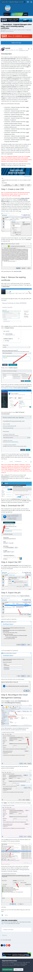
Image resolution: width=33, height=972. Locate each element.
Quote (6, 915)
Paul (29, 65)
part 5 (21, 85)
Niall (28, 66)
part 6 (19, 91)
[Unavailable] (16, 291)
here (4, 203)
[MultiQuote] (2, 915)
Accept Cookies (8, 969)
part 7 (2, 96)
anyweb (4, 29)
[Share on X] (2, 945)
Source (20, 211)
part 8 (3, 97)
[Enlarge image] (16, 176)
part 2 (26, 101)
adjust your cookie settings (20, 963)
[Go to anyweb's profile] (2, 49)
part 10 (27, 139)
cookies (12, 962)
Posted (11, 50)
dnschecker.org (5, 476)
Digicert (3, 163)
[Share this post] (31, 49)
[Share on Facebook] (4, 945)
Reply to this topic (16, 42)
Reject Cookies (18, 969)
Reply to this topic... (9, 929)
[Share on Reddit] (7, 945)
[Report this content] (28, 49)
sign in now (4, 923)
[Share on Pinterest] (9, 945)
